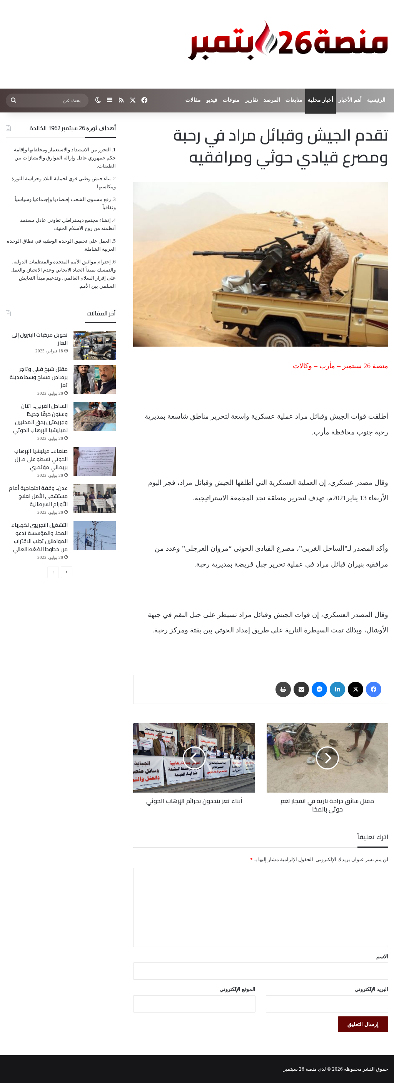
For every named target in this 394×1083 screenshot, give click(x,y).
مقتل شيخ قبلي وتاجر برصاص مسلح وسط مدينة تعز (39, 377)
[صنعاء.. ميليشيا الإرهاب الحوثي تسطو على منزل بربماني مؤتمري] (94, 461)
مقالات (193, 100)
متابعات (293, 100)
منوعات (231, 100)
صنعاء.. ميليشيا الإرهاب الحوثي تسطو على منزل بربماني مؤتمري (41, 459)
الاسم (382, 956)
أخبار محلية (320, 100)
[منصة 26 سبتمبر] (286, 44)
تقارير (251, 100)
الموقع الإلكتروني (237, 989)
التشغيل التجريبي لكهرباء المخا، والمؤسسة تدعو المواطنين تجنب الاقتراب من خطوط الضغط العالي (39, 537)
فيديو (211, 100)
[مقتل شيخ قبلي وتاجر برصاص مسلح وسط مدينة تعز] (94, 379)
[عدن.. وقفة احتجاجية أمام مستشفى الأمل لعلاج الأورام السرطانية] (94, 498)
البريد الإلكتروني (371, 989)
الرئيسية (376, 100)
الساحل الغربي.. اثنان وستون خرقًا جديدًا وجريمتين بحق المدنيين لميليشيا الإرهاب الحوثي (40, 418)
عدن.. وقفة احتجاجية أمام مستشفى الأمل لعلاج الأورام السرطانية (38, 496)
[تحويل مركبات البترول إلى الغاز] (94, 345)
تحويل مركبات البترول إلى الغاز (40, 339)
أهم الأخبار (350, 100)
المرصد (272, 100)
